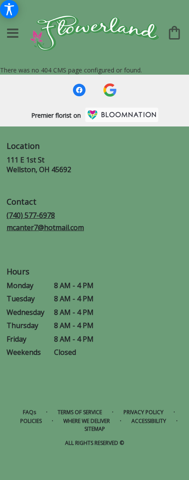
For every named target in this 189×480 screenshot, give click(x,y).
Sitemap (94, 429)
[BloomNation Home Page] (121, 115)
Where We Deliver (86, 421)
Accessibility (148, 421)
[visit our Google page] (109, 90)
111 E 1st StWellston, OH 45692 (39, 164)
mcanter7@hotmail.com (45, 227)
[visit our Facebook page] (79, 90)
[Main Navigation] (12, 34)
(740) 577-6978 (31, 215)
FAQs (29, 412)
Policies (31, 421)
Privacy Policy (144, 412)
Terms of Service (80, 412)
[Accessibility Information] (9, 9)
